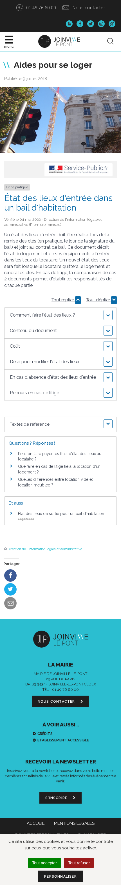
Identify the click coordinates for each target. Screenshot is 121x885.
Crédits (45, 734)
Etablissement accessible (63, 740)
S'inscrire (56, 798)
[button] (60, 315)
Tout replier (63, 299)
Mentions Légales (74, 823)
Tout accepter (44, 862)
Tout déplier (98, 299)
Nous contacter (88, 7)
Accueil (35, 823)
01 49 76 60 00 (40, 7)
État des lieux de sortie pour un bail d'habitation (61, 513)
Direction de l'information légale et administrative (45, 549)
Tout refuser (79, 862)
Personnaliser (60, 876)
